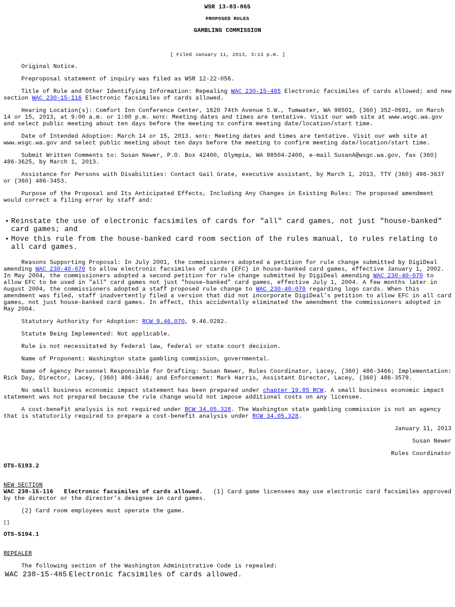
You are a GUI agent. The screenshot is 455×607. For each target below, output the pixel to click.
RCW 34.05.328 (208, 409)
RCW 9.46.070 (163, 321)
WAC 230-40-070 (60, 269)
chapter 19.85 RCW (293, 390)
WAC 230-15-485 (256, 91)
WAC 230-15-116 (57, 98)
